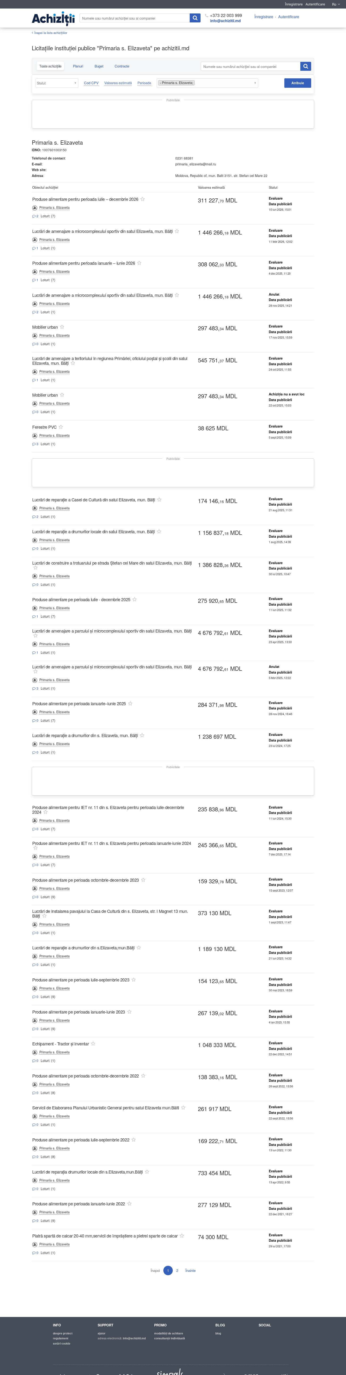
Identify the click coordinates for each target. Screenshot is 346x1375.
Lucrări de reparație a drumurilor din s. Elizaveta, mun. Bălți (85, 735)
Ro (334, 4)
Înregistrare (294, 4)
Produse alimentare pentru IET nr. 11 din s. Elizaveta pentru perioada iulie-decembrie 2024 (108, 809)
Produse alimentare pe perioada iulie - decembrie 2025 (81, 599)
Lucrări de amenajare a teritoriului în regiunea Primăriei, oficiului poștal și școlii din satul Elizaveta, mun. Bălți (109, 360)
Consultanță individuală (169, 1338)
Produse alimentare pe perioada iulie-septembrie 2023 (80, 980)
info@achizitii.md (225, 20)
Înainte (190, 1270)
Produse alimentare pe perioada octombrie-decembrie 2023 (85, 880)
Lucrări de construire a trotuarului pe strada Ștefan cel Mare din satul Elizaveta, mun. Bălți (112, 563)
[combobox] (57, 83)
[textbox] (58, 83)
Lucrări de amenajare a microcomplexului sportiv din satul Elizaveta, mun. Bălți (103, 231)
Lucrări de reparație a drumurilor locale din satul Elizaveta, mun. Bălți (93, 531)
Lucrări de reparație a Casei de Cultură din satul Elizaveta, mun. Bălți (94, 499)
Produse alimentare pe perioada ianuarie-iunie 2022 (78, 1203)
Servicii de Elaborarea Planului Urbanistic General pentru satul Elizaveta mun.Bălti (105, 1107)
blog (218, 1333)
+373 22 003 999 (225, 15)
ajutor (101, 1333)
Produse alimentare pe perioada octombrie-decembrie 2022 (85, 1076)
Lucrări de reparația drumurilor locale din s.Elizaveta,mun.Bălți (87, 1172)
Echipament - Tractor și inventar (60, 1043)
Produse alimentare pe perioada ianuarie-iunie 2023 (78, 1012)
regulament (60, 1338)
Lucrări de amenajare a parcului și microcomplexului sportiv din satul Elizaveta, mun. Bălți (112, 631)
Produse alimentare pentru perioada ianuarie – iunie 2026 (84, 263)
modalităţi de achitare (168, 1333)
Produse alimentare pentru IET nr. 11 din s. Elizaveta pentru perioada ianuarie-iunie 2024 (111, 843)
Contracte (122, 65)
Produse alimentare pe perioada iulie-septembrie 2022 (80, 1139)
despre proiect (62, 1333)
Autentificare (315, 4)
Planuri (78, 65)
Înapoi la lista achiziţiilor (50, 32)
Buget (99, 65)
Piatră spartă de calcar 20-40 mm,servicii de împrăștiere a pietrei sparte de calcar (105, 1235)
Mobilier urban (45, 327)
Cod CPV (91, 82)
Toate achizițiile (50, 65)
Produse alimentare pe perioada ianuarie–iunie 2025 (79, 703)
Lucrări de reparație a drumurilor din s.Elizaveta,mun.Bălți (83, 947)
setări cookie (61, 1343)
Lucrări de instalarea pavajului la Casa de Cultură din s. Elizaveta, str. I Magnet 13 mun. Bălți (110, 913)
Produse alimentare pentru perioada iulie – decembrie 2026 (85, 199)
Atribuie (297, 82)
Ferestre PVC (44, 427)
